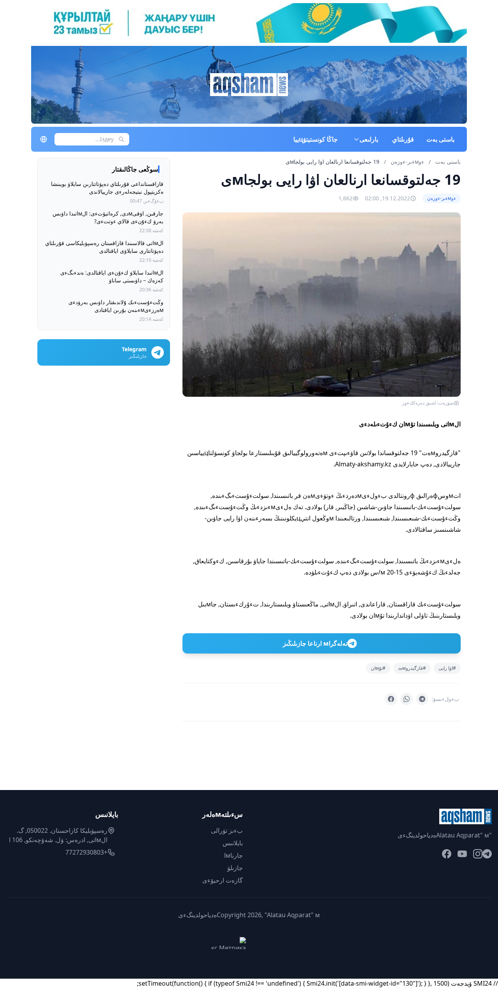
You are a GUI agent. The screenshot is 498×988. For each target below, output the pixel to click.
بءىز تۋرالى (227, 830)
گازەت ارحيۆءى (222, 880)
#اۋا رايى (447, 668)
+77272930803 (86, 852)
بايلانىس (233, 843)
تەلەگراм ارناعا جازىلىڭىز (315, 643)
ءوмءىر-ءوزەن (406, 161)
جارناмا (233, 855)
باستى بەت (440, 139)
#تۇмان (378, 668)
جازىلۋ (235, 868)
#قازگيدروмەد (412, 668)
